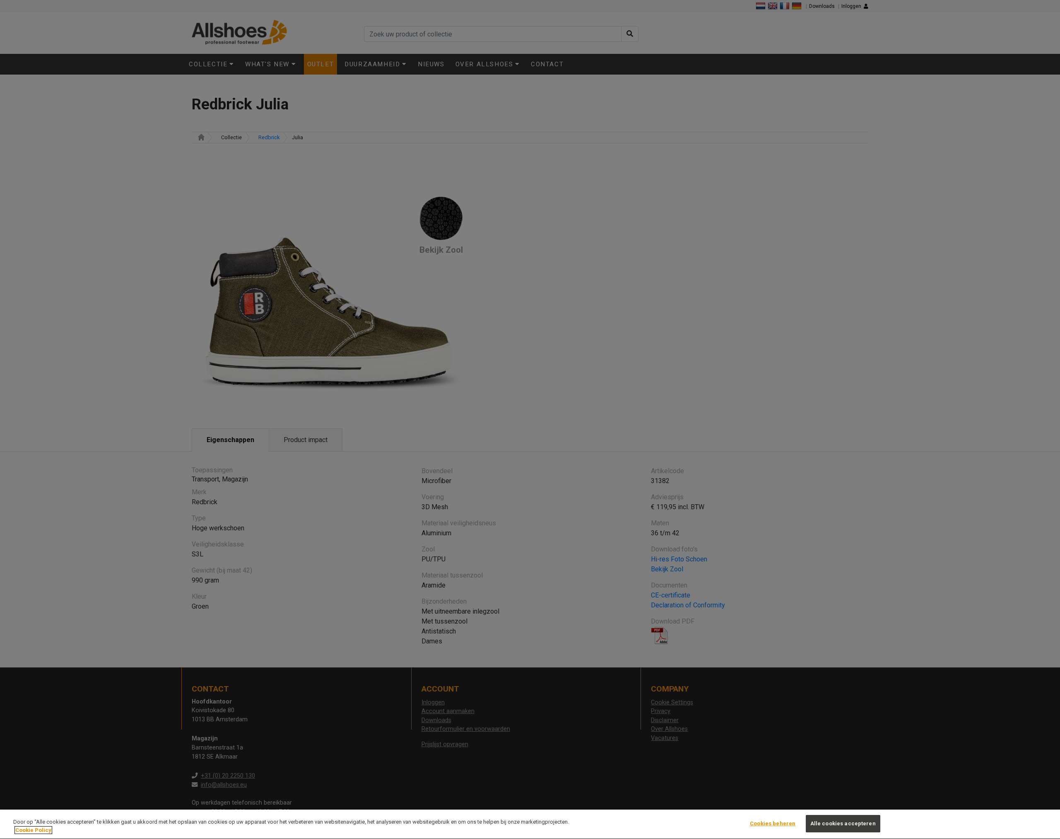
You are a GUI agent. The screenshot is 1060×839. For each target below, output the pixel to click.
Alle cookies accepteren (843, 823)
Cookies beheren (772, 823)
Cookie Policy (33, 830)
